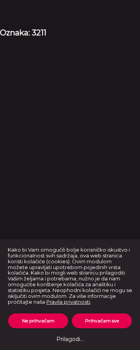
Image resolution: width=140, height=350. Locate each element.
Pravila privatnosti (68, 302)
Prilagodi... (70, 339)
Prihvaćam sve (102, 321)
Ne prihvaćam (38, 321)
